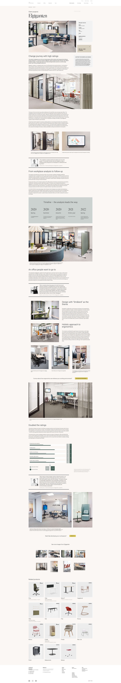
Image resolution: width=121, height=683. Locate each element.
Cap (61, 419)
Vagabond (46, 263)
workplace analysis (35, 216)
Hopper (47, 530)
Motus (51, 263)
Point (33, 264)
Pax (59, 370)
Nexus (46, 370)
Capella (46, 153)
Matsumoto (37, 264)
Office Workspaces (74, 668)
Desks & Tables (64, 669)
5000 (58, 419)
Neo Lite (46, 264)
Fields (41, 264)
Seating (63, 668)
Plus (79, 371)
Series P (36, 153)
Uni (63, 370)
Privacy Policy (83, 669)
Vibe (41, 153)
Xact (41, 370)
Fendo (60, 528)
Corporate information (84, 668)
